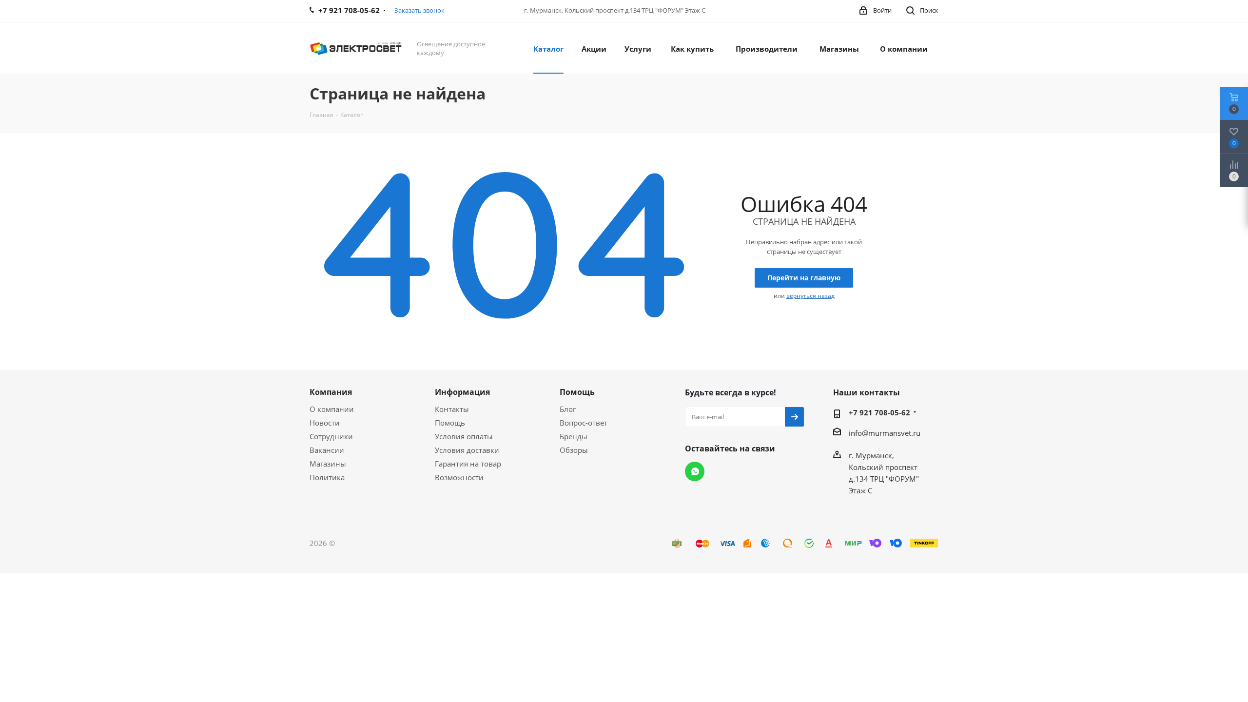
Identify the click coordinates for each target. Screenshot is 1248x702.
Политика (327, 477)
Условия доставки (467, 450)
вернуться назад (810, 296)
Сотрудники (331, 436)
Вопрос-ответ (583, 423)
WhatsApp (694, 471)
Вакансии (327, 450)
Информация (462, 392)
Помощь (450, 423)
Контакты (452, 409)
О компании (332, 409)
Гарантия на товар (468, 463)
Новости (325, 423)
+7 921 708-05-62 (879, 412)
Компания (331, 392)
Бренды (573, 436)
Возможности (459, 477)
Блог (568, 409)
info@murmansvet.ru (884, 433)
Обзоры (574, 450)
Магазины (328, 463)
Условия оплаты (464, 436)
